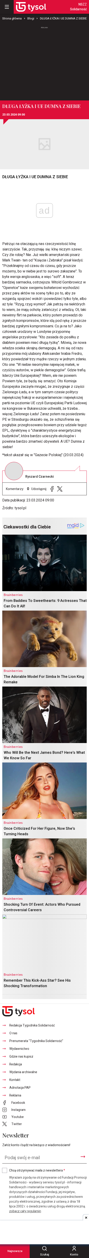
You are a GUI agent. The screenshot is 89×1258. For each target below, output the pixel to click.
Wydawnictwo (19, 1048)
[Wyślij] (83, 1156)
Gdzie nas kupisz (21, 1056)
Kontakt (14, 1080)
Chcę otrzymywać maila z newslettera (37, 1170)
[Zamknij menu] (7, 7)
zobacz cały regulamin (25, 1211)
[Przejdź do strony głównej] (31, 7)
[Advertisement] (44, 61)
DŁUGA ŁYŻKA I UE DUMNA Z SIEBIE (63, 18)
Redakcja (15, 1064)
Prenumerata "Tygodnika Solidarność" (36, 1041)
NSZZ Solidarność (78, 7)
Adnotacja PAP (20, 1087)
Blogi (30, 18)
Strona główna (12, 18)
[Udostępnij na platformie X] (60, 489)
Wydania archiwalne (23, 1072)
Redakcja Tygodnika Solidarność (32, 1025)
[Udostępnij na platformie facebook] (52, 489)
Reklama (15, 1095)
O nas (13, 1033)
